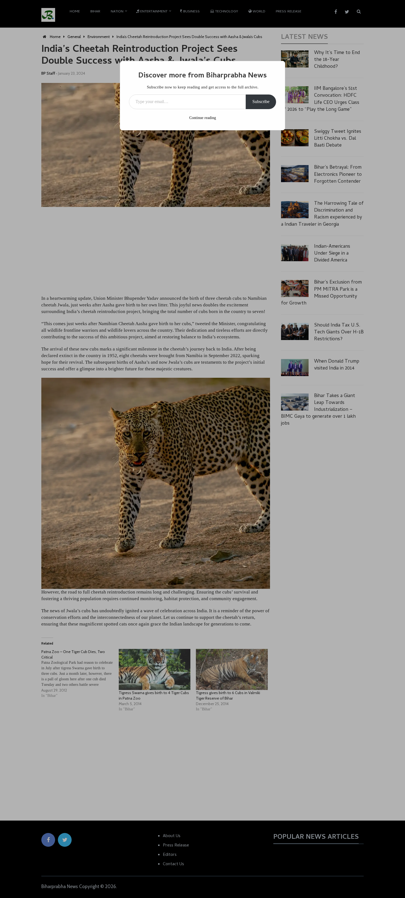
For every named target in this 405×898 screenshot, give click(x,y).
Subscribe (260, 101)
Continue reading (202, 118)
